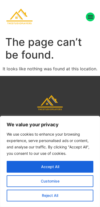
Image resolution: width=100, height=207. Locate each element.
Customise (50, 181)
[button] (90, 17)
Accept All (50, 166)
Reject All (50, 195)
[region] (50, 161)
